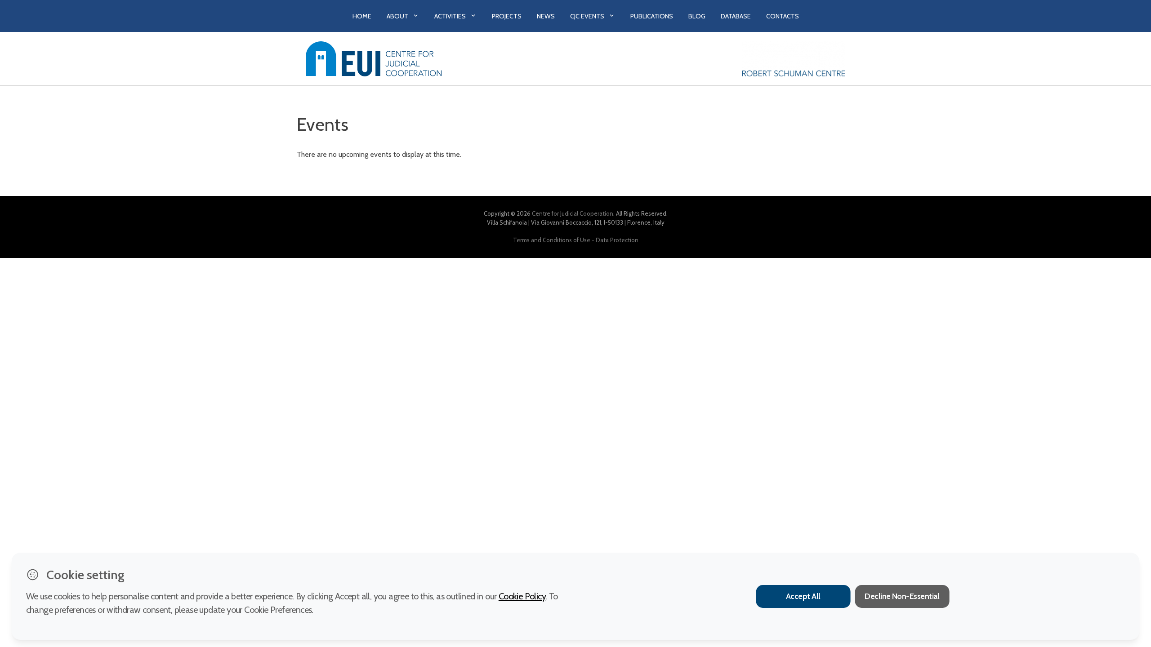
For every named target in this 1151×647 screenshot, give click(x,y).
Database (736, 16)
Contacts (782, 16)
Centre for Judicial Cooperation (572, 213)
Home (361, 16)
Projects (507, 16)
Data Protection (617, 240)
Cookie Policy (522, 596)
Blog (696, 16)
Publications (651, 16)
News (546, 16)
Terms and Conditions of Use (551, 240)
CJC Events (587, 16)
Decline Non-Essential (902, 596)
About (397, 16)
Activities (450, 16)
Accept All (803, 596)
